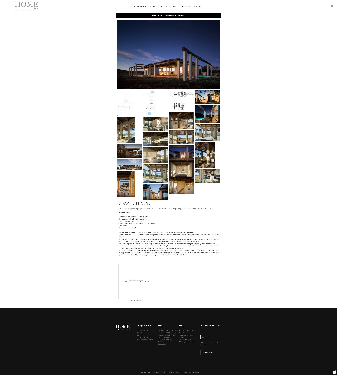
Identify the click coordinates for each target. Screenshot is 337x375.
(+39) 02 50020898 (144, 337)
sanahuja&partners (136, 300)
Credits (197, 372)
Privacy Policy (203, 345)
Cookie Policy (177, 372)
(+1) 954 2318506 (186, 340)
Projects (153, 6)
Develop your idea (140, 6)
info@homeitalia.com (145, 340)
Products (164, 6)
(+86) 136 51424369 (165, 340)
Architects (186, 6)
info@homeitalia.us (187, 342)
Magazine (197, 6)
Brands (175, 6)
